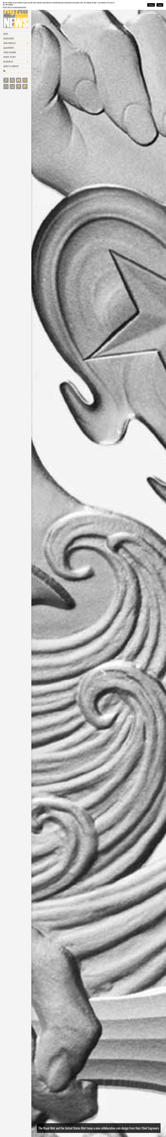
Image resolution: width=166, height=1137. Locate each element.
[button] (15, 71)
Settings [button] (151, 5)
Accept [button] (160, 5)
